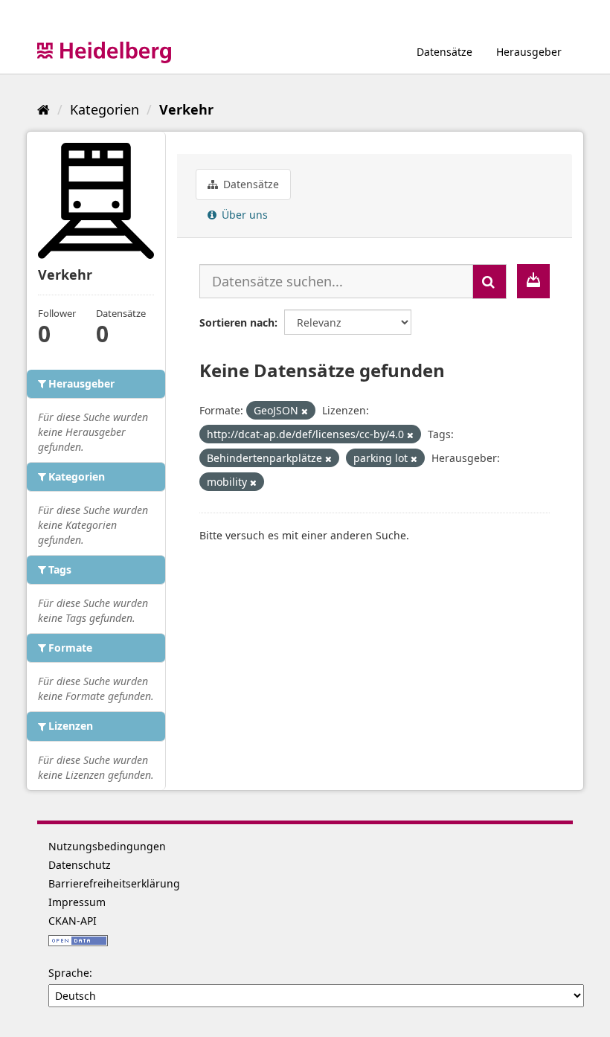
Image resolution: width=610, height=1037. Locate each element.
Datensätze (444, 52)
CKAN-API (72, 921)
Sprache (68, 973)
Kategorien (104, 109)
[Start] (43, 109)
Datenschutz (79, 865)
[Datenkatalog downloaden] (533, 281)
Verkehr (186, 109)
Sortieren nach (236, 322)
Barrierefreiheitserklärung (114, 883)
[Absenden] (489, 281)
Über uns (243, 215)
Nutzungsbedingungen (107, 846)
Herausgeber (529, 52)
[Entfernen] (304, 411)
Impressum (77, 902)
